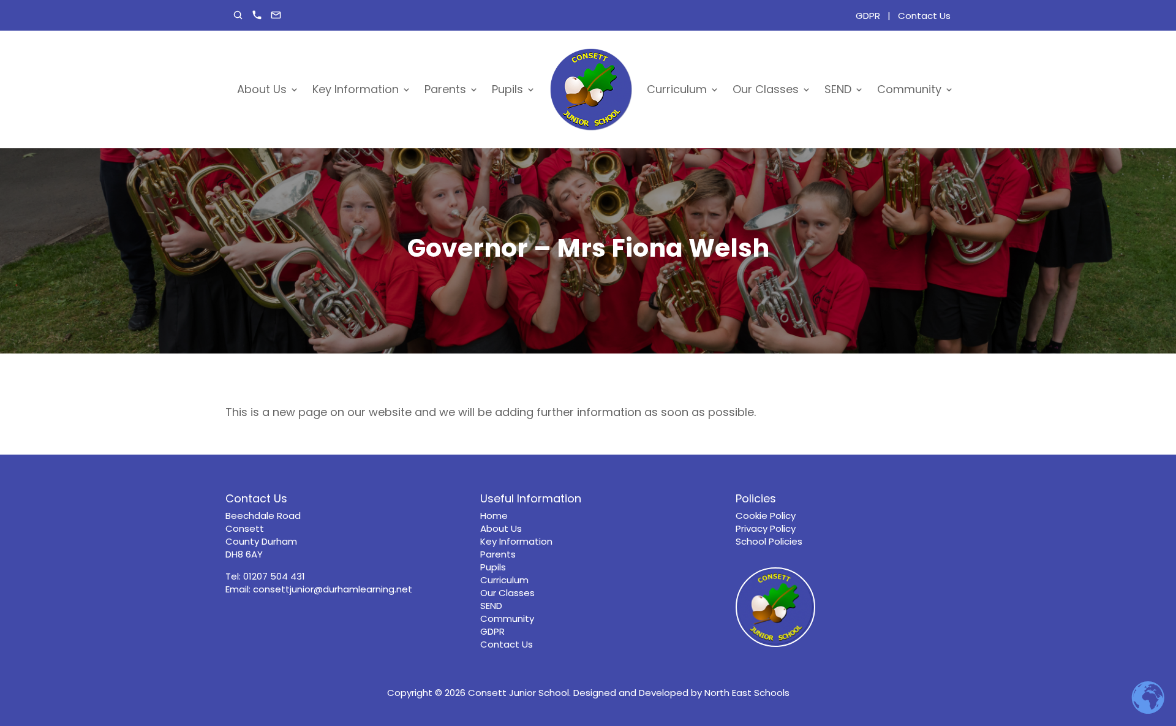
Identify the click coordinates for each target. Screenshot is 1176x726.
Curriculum (677, 89)
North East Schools (747, 692)
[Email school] (276, 15)
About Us (262, 89)
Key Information (355, 89)
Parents (445, 89)
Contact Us (924, 15)
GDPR (868, 15)
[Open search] (238, 15)
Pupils (507, 89)
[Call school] (257, 15)
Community (909, 89)
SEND (837, 89)
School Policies (769, 541)
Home (494, 515)
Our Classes (766, 89)
